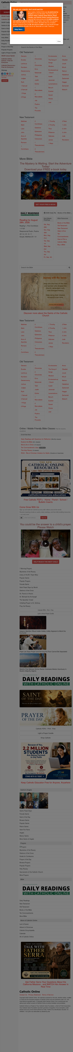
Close (59, 41)
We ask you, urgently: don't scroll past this (28, 9)
